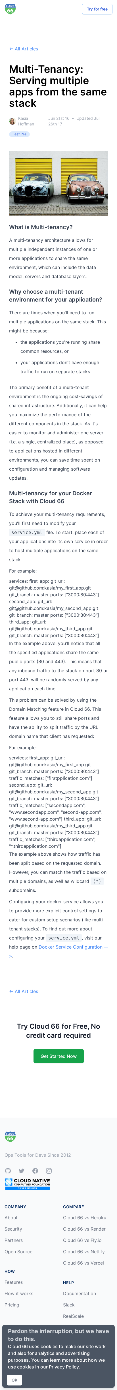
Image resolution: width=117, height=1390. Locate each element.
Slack (69, 1305)
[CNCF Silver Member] (28, 1184)
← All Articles (23, 49)
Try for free (97, 9)
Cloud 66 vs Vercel (83, 1263)
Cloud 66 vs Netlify (84, 1251)
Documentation (79, 1293)
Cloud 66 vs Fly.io (82, 1240)
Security (13, 1229)
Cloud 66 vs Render (84, 1229)
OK (14, 1380)
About (11, 1217)
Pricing (12, 1305)
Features (14, 1282)
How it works (19, 1293)
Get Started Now (59, 1056)
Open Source (18, 1251)
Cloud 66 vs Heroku (84, 1217)
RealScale (73, 1316)
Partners (14, 1240)
